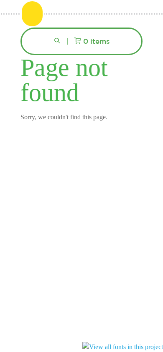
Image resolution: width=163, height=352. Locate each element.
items (96, 42)
